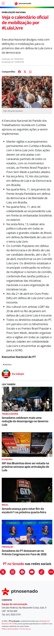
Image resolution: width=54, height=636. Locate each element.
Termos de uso (25, 629)
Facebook (22, 572)
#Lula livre (7, 364)
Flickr (51, 572)
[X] (25, 71)
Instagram (12, 572)
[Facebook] (19, 71)
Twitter (3, 572)
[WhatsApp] (30, 71)
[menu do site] (3, 3)
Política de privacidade (10, 629)
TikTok (41, 572)
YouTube (32, 572)
